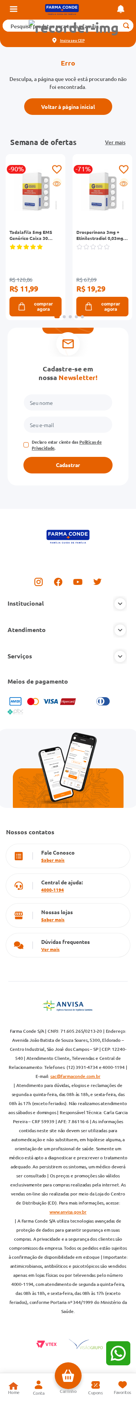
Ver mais (115, 142)
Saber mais (53, 860)
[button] (73, 27)
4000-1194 (52, 890)
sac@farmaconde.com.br (75, 1076)
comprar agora (43, 306)
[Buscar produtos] (126, 26)
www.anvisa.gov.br (68, 1212)
